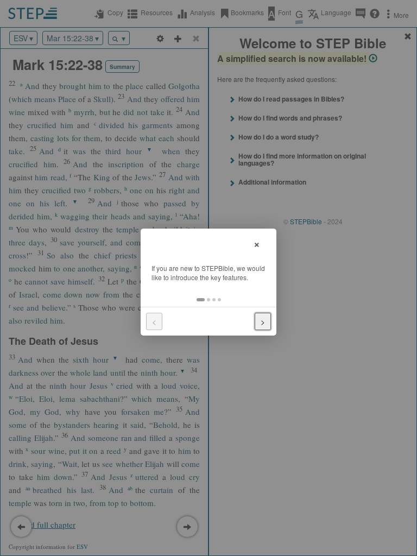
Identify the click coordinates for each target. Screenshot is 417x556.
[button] (201, 299)
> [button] (263, 321)
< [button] (154, 321)
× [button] (257, 243)
